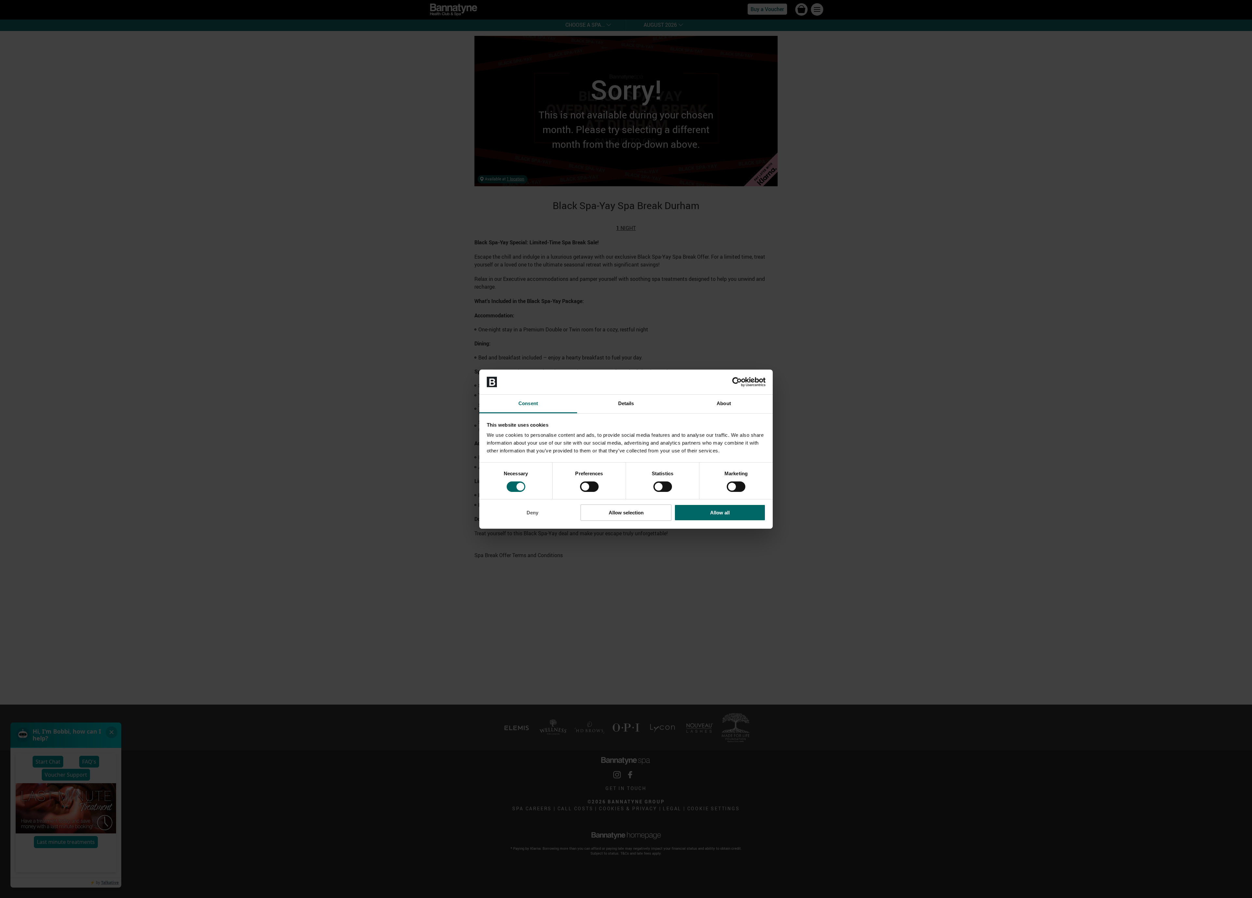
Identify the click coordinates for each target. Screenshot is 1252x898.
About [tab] (724, 403)
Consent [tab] (528, 403)
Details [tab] (626, 403)
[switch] (589, 486)
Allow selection (626, 512)
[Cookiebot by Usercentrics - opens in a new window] (737, 382)
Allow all (720, 512)
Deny (532, 512)
